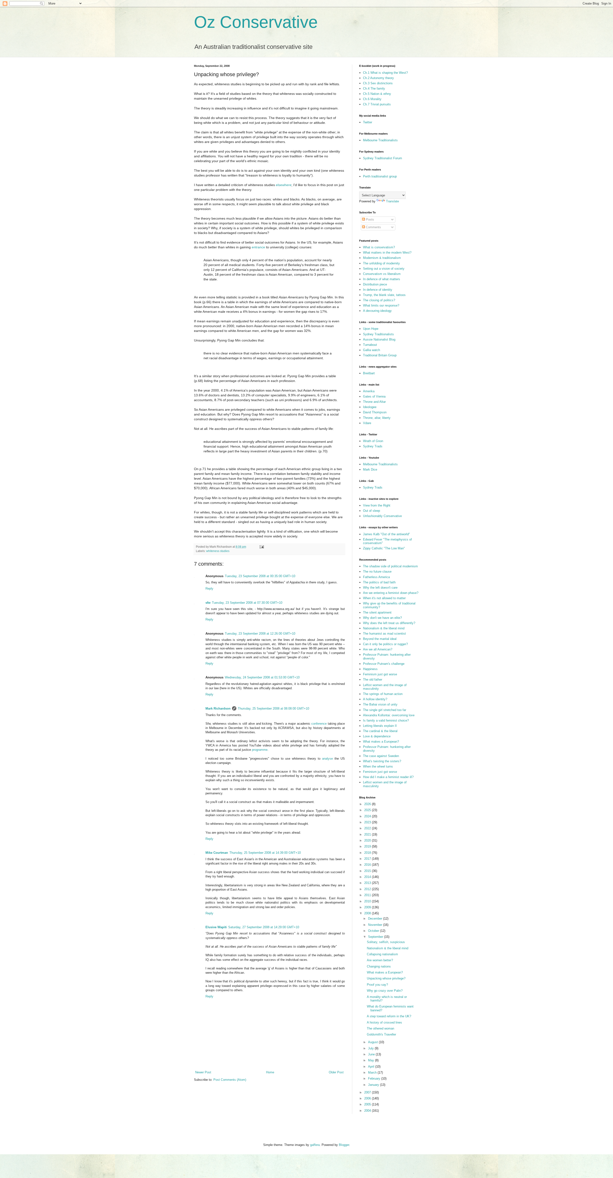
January (374, 1085)
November (375, 925)
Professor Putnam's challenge (383, 664)
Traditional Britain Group (380, 355)
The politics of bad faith (379, 582)
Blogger (344, 1145)
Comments (373, 227)
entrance (258, 247)
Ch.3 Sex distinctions (378, 83)
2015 (368, 871)
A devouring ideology (377, 311)
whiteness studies (217, 550)
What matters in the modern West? (387, 252)
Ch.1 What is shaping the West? (385, 72)
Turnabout (370, 345)
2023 (368, 822)
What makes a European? (381, 741)
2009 (368, 907)
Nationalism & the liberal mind (383, 628)
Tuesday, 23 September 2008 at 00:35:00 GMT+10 (260, 576)
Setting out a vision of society (383, 268)
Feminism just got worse (380, 674)
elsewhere (283, 185)
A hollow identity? (375, 699)
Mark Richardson (218, 708)
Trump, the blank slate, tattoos (384, 295)
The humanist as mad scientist (384, 633)
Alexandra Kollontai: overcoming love (388, 715)
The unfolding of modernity (381, 263)
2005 (368, 1104)
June (372, 1054)
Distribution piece (375, 284)
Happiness (370, 669)
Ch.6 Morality (372, 99)
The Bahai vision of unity (380, 704)
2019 (368, 846)
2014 (368, 877)
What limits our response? (381, 305)
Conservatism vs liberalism (382, 274)
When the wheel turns (378, 766)
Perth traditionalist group (380, 176)
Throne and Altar (374, 402)
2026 (368, 804)
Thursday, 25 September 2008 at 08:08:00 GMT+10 (273, 708)
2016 (368, 864)
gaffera (315, 1145)
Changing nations (379, 966)
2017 (368, 858)
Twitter (367, 122)
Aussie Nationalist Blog (379, 339)
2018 (368, 852)
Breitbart (369, 373)
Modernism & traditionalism (382, 258)
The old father (372, 679)
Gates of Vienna (374, 396)
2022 (368, 828)
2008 (368, 913)
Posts (369, 219)
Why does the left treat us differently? (389, 623)
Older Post (336, 1072)
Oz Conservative (256, 22)
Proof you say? (377, 984)
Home (270, 1072)
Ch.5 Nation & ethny (377, 94)
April (371, 1066)
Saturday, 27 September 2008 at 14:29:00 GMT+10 (263, 927)
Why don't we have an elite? (382, 618)
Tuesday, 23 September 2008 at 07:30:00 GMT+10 (247, 602)
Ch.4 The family (374, 88)
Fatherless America (376, 577)
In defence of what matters (381, 279)
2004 (368, 1110)
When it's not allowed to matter (384, 598)
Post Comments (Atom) (229, 1079)
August (373, 1042)
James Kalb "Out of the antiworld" (386, 534)
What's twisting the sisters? (382, 761)
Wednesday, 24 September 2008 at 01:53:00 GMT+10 (262, 677)
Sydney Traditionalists (378, 334)
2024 (368, 816)
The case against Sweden (381, 756)
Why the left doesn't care (380, 587)
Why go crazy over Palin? (385, 990)
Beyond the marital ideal (380, 639)
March (373, 1072)
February (374, 1078)
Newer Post (203, 1072)
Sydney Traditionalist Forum (382, 158)
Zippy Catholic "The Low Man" (384, 548)
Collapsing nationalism (382, 954)
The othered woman (380, 1028)
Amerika (369, 391)
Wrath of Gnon (373, 441)
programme (259, 749)
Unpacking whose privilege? (386, 978)
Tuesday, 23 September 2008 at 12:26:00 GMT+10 (260, 633)
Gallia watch (371, 350)
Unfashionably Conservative (382, 516)
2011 (368, 895)
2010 (368, 901)
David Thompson (374, 412)
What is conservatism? (379, 247)
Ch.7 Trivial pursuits (377, 104)
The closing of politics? (379, 300)
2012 (368, 889)
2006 (368, 1098)
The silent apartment (377, 612)
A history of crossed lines (384, 1022)
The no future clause (377, 571)
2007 (368, 1092)
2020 (368, 840)
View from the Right (376, 505)
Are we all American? (377, 649)
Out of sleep (371, 510)
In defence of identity (377, 289)
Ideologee (369, 407)
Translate (392, 201)
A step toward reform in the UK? (389, 1016)
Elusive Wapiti (216, 927)
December (375, 918)
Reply (209, 588)
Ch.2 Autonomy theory (378, 78)
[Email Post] (261, 546)
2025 (368, 810)
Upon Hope (370, 328)
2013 (368, 883)
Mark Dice (370, 469)
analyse (327, 758)
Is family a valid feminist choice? (386, 720)
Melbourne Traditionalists (380, 140)
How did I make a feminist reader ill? (388, 777)
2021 (368, 834)
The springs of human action (383, 694)
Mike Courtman (216, 852)
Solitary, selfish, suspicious (386, 942)
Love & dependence (377, 736)
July (371, 1048)
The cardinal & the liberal (380, 731)
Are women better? (380, 960)
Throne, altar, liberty (377, 418)
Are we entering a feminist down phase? (390, 593)
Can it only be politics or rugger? (385, 644)
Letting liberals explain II (380, 726)
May (371, 1060)
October (374, 931)
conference (319, 723)
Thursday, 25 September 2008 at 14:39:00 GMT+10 (265, 852)
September (376, 937)
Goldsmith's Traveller (381, 1034)
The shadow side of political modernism (390, 566)
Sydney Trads (372, 446)
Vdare (367, 423)
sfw (207, 602)
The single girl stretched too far (384, 710)
